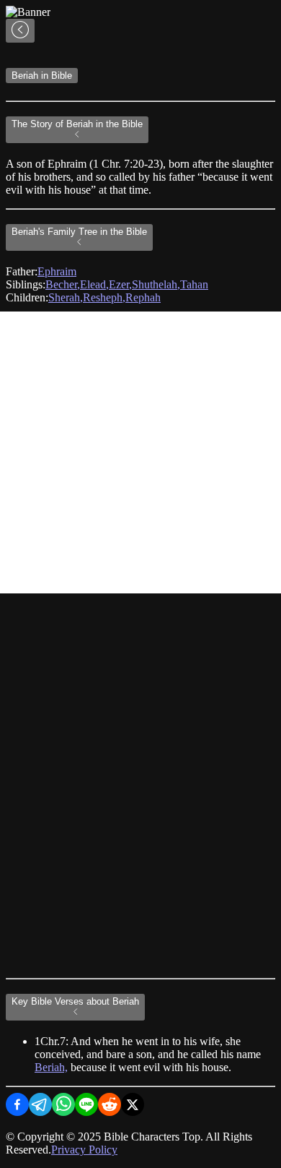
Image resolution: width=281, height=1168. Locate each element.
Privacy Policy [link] (84, 1149)
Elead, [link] (94, 284)
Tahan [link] (194, 284)
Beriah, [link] (51, 1067)
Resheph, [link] (104, 297)
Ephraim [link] (56, 271)
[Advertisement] (140, 452)
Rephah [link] (143, 297)
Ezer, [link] (120, 284)
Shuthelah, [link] (156, 284)
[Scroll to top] (20, 31)
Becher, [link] (62, 284)
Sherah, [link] (65, 297)
